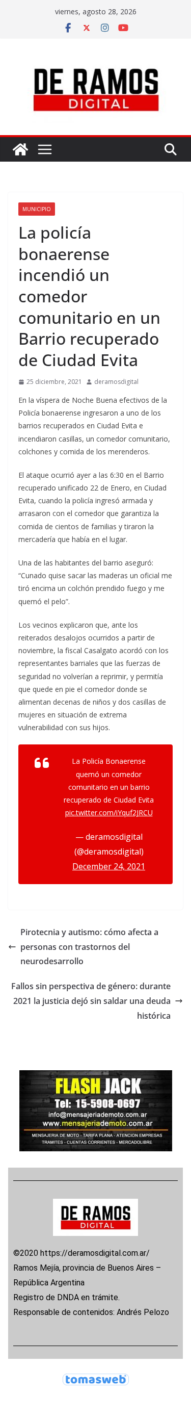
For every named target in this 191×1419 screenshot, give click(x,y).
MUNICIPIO (36, 209)
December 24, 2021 (108, 866)
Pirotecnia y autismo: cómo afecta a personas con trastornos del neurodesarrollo (89, 946)
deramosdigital (116, 381)
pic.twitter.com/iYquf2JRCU (109, 812)
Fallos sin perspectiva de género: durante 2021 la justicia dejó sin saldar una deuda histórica (91, 1001)
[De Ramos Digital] (20, 149)
